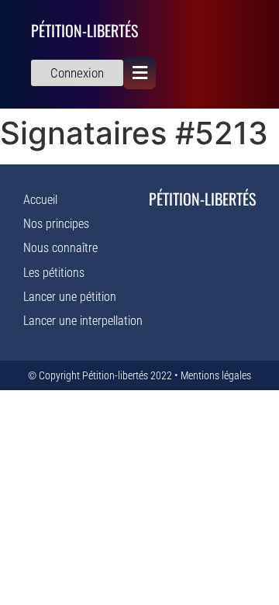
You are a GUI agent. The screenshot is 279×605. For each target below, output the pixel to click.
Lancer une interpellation (83, 320)
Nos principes (56, 223)
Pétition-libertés (84, 30)
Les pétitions (53, 272)
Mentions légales (216, 375)
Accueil (40, 199)
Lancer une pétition (69, 296)
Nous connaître (60, 247)
